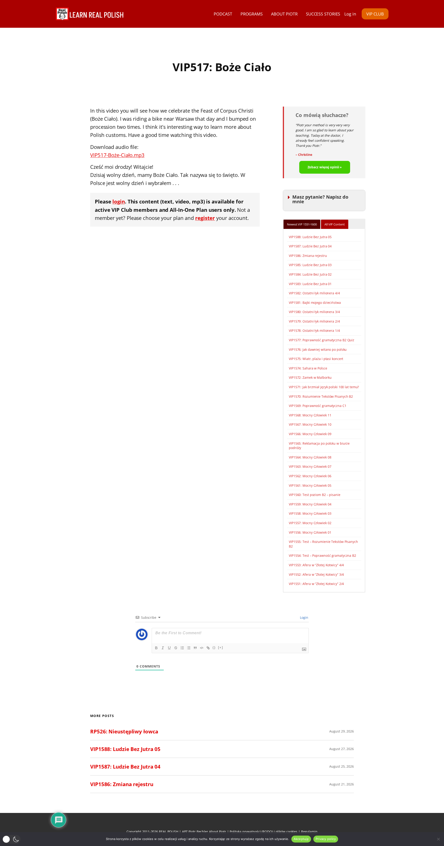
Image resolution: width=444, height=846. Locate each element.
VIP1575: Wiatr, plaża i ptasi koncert (316, 359)
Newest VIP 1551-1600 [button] (302, 224)
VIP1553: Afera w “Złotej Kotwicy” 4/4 (316, 565)
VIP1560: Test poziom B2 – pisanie (314, 494)
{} (214, 647)
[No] (438, 839)
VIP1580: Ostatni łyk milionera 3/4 (314, 312)
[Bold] (156, 648)
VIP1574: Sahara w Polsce (308, 368)
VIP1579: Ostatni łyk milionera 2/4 (314, 321)
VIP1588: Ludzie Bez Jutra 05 (310, 237)
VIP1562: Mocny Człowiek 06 (310, 476)
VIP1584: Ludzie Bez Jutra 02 (310, 274)
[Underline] (169, 648)
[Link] (208, 648)
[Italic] (163, 648)
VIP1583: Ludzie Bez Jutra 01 (310, 284)
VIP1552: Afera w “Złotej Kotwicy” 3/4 (316, 574)
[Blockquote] (195, 648)
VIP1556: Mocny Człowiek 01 (310, 532)
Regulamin (309, 831)
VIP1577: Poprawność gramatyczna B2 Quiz (321, 340)
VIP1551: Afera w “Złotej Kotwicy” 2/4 (316, 583)
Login (303, 617)
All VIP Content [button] (334, 224)
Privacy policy (326, 839)
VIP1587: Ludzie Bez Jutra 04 (310, 246)
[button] (11, 839)
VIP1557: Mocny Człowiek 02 (310, 523)
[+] (220, 647)
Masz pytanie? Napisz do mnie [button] (320, 199)
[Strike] (176, 648)
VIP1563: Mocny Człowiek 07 (310, 466)
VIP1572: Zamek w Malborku (310, 377)
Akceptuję (301, 839)
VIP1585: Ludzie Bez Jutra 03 (310, 265)
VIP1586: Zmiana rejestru (308, 255)
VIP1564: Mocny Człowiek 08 (310, 457)
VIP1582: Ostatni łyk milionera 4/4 (314, 293)
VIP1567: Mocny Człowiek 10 (310, 424)
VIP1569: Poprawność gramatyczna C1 (317, 405)
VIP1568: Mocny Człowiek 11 (310, 415)
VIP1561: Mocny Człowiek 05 (310, 485)
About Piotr (217, 831)
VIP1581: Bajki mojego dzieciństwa (315, 302)
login (118, 201)
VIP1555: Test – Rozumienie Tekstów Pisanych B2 (323, 543)
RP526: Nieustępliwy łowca (124, 731)
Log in (350, 14)
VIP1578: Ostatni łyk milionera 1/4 (314, 330)
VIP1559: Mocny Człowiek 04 (310, 504)
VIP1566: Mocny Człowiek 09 (310, 434)
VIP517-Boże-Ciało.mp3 (117, 154)
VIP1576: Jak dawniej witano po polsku (318, 349)
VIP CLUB (375, 14)
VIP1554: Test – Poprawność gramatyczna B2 (322, 555)
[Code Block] (201, 648)
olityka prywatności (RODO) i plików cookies (264, 831)
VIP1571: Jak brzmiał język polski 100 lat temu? (324, 387)
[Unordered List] (188, 648)
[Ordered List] (182, 648)
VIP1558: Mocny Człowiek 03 (310, 513)
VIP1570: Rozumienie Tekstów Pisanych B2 (321, 396)
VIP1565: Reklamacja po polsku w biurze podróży (319, 445)
